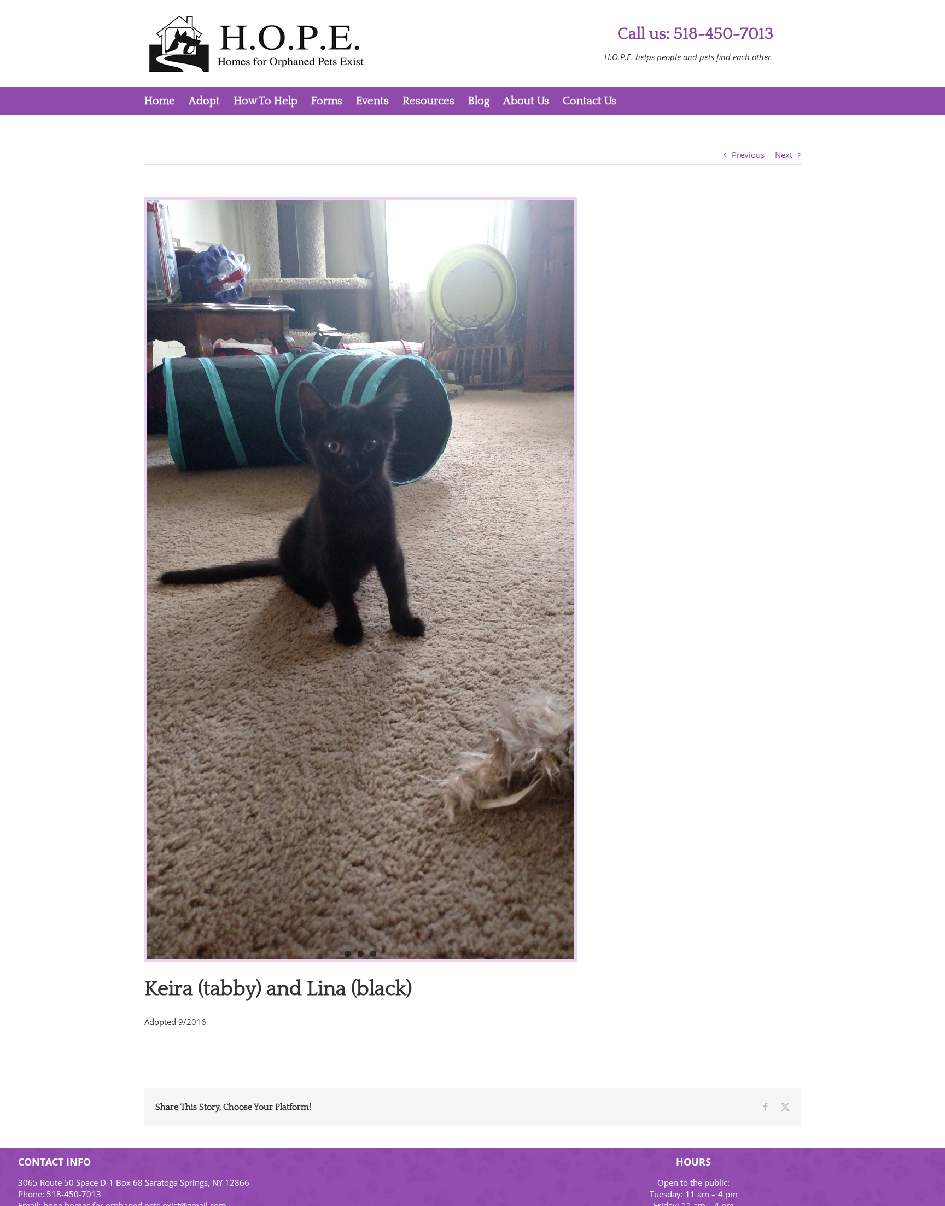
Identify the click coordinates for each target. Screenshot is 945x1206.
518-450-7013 (73, 1194)
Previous (748, 154)
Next (783, 154)
